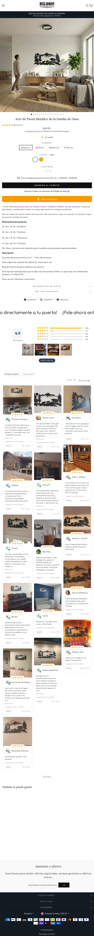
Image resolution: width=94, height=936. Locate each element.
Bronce (47, 159)
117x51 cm (68, 147)
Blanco (58, 159)
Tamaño (47, 143)
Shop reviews (28, 374)
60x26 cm (25, 147)
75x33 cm (39, 147)
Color (47, 155)
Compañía (46, 907)
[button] (47, 125)
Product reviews (11, 374)
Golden (41, 159)
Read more (9, 438)
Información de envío (47, 286)
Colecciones (46, 895)
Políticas (46, 901)
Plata (52, 159)
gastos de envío (34, 131)
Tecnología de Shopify (47, 934)
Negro (35, 159)
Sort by (71, 380)
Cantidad (47, 167)
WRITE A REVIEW (47, 360)
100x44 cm (54, 147)
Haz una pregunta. (47, 291)
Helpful (8, 446)
